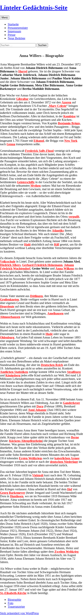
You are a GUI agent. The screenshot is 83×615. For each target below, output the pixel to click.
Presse (11, 34)
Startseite (13, 24)
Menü (5, 17)
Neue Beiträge (16, 38)
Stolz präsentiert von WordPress (19, 613)
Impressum (14, 31)
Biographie (14, 599)
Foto (10, 603)
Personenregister (18, 27)
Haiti (27, 244)
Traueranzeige (16, 606)
